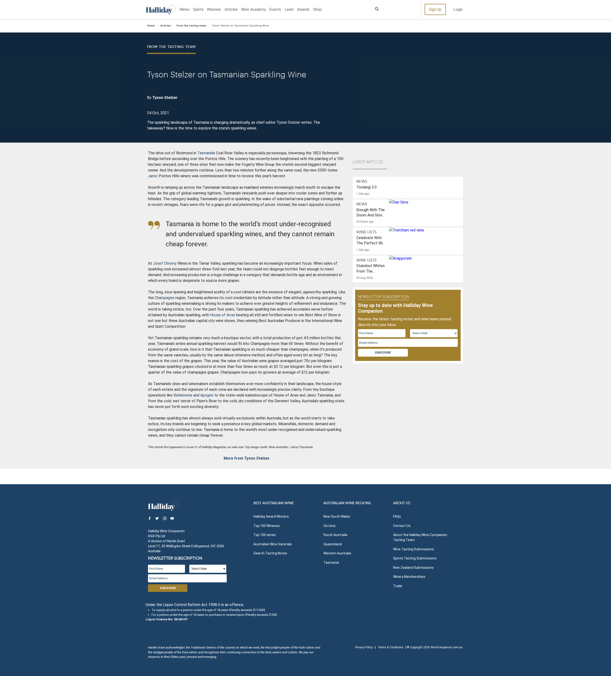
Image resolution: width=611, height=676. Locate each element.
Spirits (198, 9)
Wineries (214, 9)
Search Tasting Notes (270, 553)
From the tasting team (191, 25)
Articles (231, 9)
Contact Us (402, 526)
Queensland (332, 544)
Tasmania (205, 153)
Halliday (161, 9)
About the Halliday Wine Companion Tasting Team (420, 537)
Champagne (164, 297)
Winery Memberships (409, 577)
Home (151, 25)
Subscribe (383, 352)
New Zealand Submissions (413, 567)
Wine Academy (253, 9)
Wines (184, 9)
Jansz (153, 176)
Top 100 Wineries (266, 526)
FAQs (397, 516)
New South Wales (336, 516)
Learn (289, 9)
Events (275, 9)
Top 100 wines (264, 535)
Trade (397, 586)
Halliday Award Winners (271, 516)
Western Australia (337, 553)
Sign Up (435, 9)
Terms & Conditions (391, 647)
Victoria (329, 526)
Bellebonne (183, 395)
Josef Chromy (165, 263)
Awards (303, 9)
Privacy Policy (364, 647)
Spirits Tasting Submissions (415, 558)
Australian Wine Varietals (272, 544)
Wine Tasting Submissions (413, 549)
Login (458, 9)
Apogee (206, 395)
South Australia (335, 535)
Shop (317, 9)
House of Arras (222, 315)
